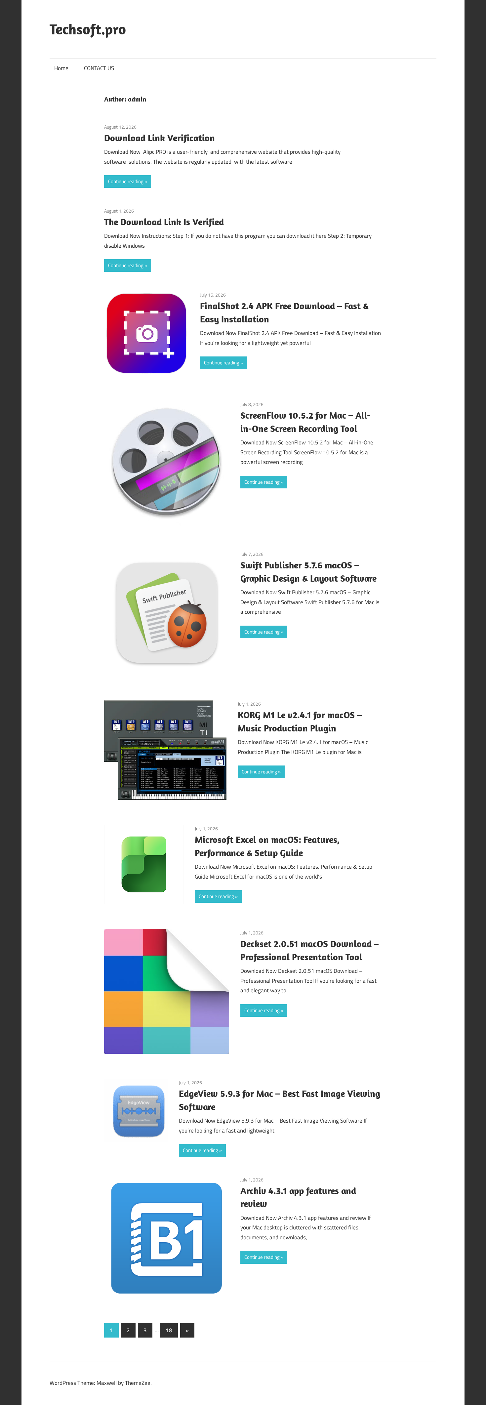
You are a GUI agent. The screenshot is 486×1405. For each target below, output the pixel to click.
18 (169, 1330)
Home (61, 68)
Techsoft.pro (88, 29)
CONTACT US (99, 68)
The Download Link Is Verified (164, 221)
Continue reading (125, 181)
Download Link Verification (159, 138)
